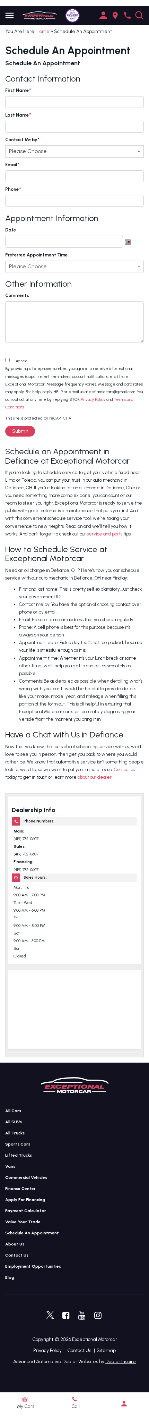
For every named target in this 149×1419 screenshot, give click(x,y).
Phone (13, 189)
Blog (9, 1277)
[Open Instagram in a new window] (98, 1315)
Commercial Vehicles (26, 1177)
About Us (14, 1244)
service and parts (104, 534)
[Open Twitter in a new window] (50, 1316)
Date (10, 230)
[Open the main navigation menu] (9, 15)
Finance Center (20, 1188)
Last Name (18, 115)
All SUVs (13, 1122)
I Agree (21, 360)
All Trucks (15, 1133)
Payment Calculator (25, 1210)
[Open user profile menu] (124, 1403)
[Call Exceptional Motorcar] (127, 15)
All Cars (13, 1110)
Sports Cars (17, 1144)
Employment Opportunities (33, 1266)
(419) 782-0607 (26, 838)
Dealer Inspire (120, 1362)
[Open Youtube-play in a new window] (82, 1315)
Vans (10, 1166)
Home (43, 31)
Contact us (124, 769)
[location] (115, 15)
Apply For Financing (25, 1199)
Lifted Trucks (18, 1155)
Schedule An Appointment (32, 1233)
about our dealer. (95, 777)
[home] (39, 15)
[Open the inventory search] (139, 15)
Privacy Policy (93, 399)
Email (12, 164)
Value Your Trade (23, 1221)
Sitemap (106, 1350)
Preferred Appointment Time (36, 254)
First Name (18, 90)
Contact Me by (22, 139)
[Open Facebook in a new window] (66, 1315)
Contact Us (16, 1255)
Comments (17, 295)
